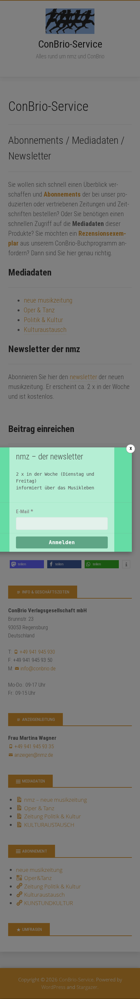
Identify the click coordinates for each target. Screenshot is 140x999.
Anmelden (62, 542)
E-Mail (22, 511)
